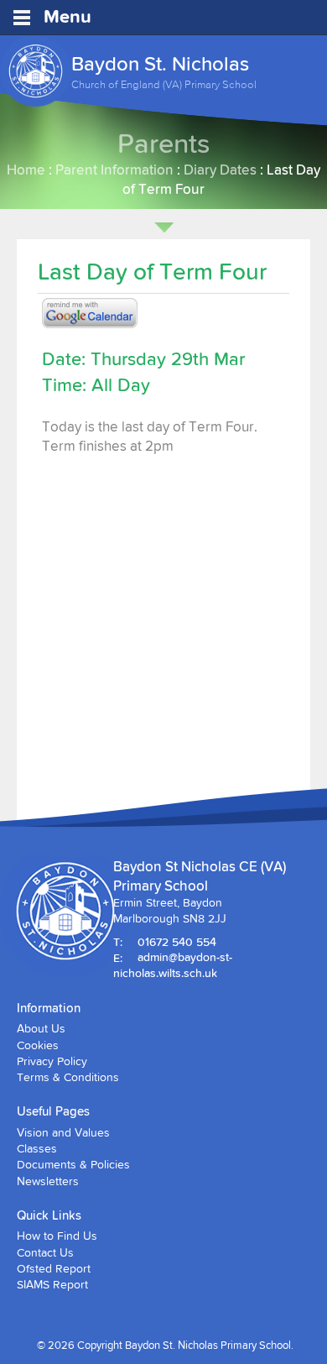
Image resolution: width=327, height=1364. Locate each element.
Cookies (38, 1045)
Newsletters (48, 1181)
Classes (37, 1148)
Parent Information (114, 169)
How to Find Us (57, 1235)
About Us (41, 1028)
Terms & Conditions (68, 1077)
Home (26, 169)
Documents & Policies (73, 1164)
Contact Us (45, 1252)
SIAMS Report (52, 1284)
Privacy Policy (52, 1061)
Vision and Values (63, 1132)
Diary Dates (220, 169)
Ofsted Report (54, 1268)
